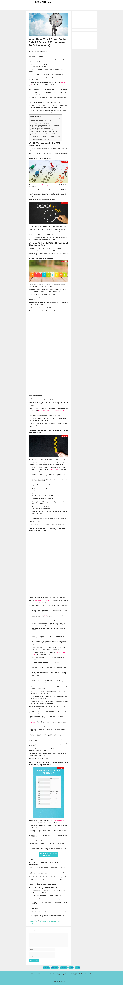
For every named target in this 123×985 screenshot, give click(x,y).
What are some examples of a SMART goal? (41, 139)
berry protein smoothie (55, 469)
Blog (31, 920)
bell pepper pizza (45, 615)
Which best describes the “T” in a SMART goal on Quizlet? (44, 137)
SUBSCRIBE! (82, 1)
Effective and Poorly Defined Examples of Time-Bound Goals (44, 125)
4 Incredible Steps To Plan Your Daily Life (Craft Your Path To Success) (45, 921)
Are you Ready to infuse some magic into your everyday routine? (45, 133)
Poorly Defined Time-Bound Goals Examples (41, 128)
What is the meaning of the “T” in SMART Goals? (41, 120)
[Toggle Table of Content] (59, 119)
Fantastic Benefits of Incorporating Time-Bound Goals (43, 129)
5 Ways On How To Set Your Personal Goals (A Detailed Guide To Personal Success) (48, 923)
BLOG (64, 1)
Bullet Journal (35, 920)
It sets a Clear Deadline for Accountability (40, 123)
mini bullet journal (49, 55)
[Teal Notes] (42, 2)
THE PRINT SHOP (72, 1)
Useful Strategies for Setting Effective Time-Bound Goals (43, 131)
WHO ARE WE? (57, 1)
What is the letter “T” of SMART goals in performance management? (46, 136)
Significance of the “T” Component (39, 122)
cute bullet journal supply (43, 185)
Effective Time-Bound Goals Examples (40, 126)
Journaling (41, 920)
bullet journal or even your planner (43, 600)
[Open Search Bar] (88, 2)
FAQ (31, 134)
